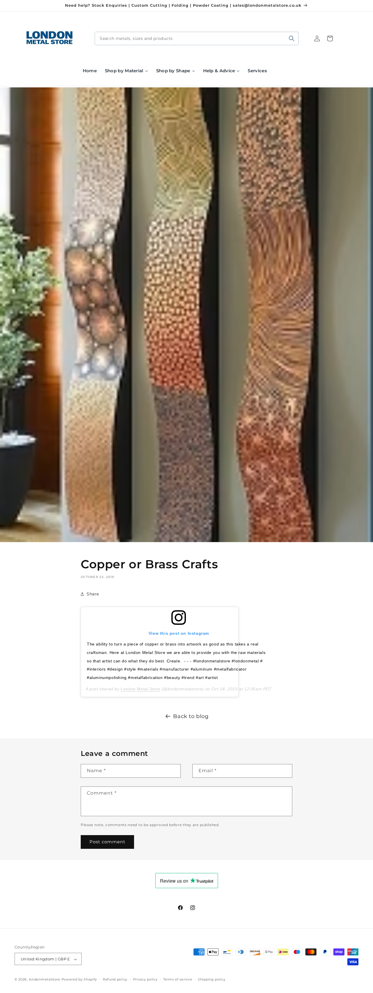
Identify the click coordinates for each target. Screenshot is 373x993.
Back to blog (190, 716)
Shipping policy (212, 979)
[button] (126, 70)
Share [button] (93, 594)
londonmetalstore (44, 980)
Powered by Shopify (79, 980)
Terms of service (177, 979)
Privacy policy (145, 979)
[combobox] (197, 38)
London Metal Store (140, 689)
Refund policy (115, 979)
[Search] (291, 38)
